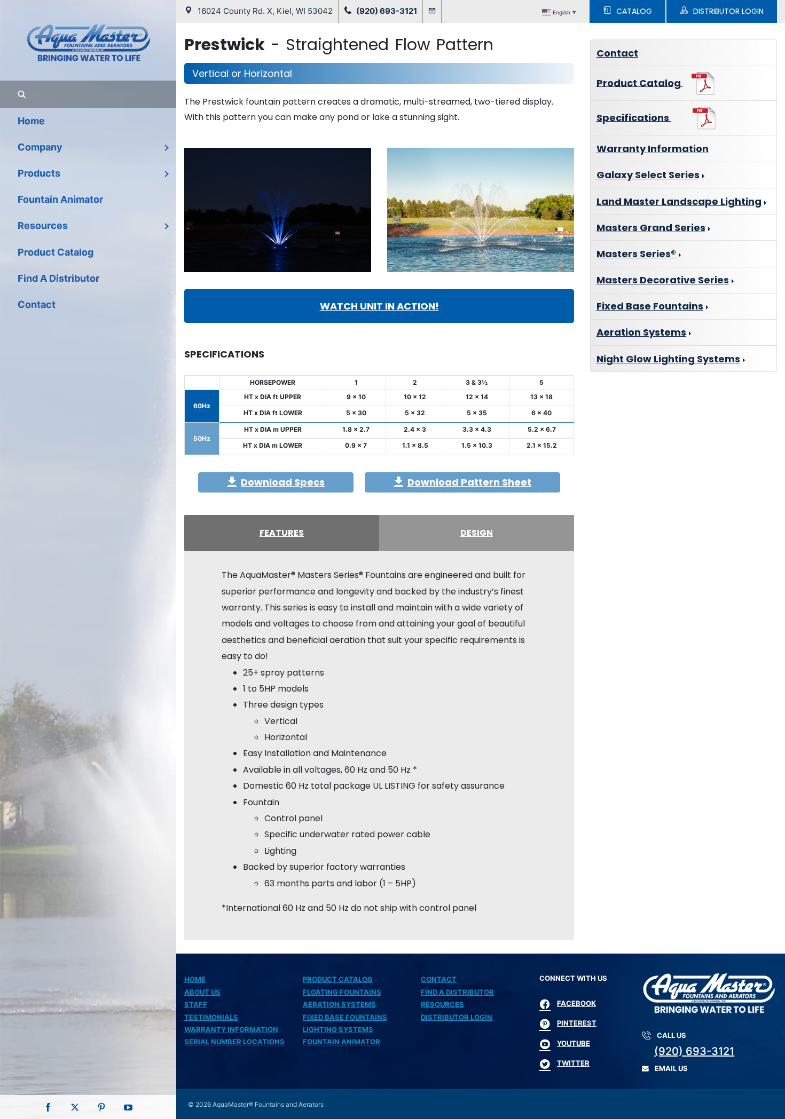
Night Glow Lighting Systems (668, 359)
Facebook (576, 1003)
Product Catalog (639, 82)
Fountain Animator (341, 1041)
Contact (617, 53)
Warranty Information (652, 148)
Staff (195, 1004)
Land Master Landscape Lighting (679, 201)
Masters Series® (636, 253)
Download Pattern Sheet (469, 482)
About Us (202, 992)
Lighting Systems (338, 1029)
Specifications (633, 117)
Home (195, 979)
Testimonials (211, 1017)
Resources (442, 1004)
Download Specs (283, 482)
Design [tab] (476, 533)
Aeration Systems (641, 332)
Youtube (573, 1043)
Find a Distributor (457, 992)
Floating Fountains (342, 992)
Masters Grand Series (650, 227)
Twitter (573, 1063)
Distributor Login (456, 1017)
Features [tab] (282, 533)
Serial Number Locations (234, 1041)
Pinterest (576, 1023)
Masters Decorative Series (662, 280)
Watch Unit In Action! (379, 306)
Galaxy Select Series (648, 174)
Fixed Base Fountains (649, 306)
